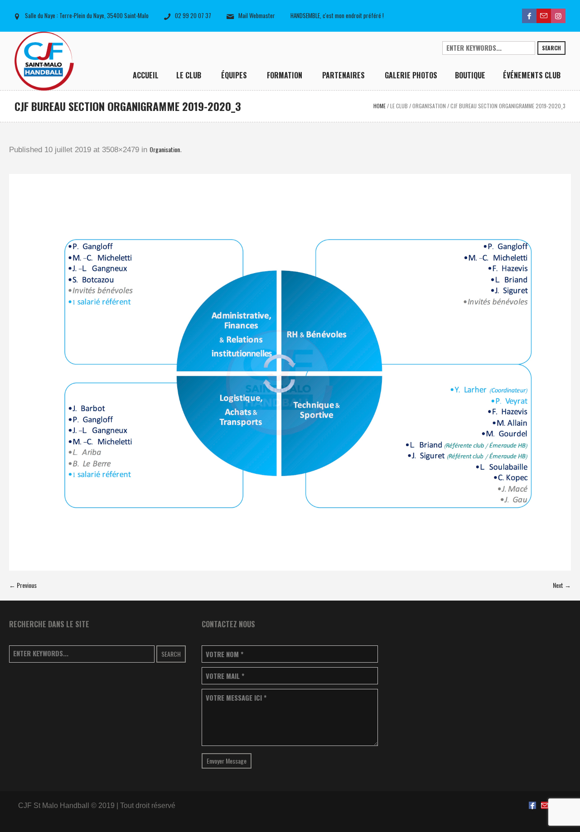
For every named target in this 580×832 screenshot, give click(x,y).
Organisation (429, 106)
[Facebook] (529, 16)
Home (379, 106)
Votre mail (225, 676)
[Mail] (543, 16)
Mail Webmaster (256, 15)
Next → (562, 585)
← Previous (23, 585)
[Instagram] (558, 16)
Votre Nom (224, 654)
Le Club (399, 106)
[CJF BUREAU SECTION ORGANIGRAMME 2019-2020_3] (290, 372)
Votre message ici (236, 697)
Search (551, 48)
